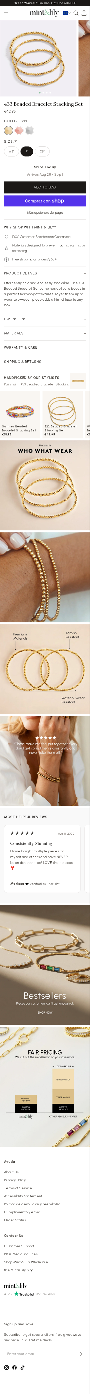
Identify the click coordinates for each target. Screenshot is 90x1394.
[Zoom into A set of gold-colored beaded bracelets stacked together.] (38, 58)
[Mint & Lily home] (44, 13)
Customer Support (19, 1246)
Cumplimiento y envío (22, 1212)
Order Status (15, 1220)
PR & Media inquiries (21, 1254)
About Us (11, 1172)
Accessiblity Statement (23, 1196)
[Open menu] (6, 13)
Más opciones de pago (45, 212)
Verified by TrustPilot (45, 884)
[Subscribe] (80, 1354)
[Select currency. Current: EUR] (67, 12)
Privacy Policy (15, 1180)
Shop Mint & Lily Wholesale (26, 1262)
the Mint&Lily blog (19, 1270)
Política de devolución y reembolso (32, 1204)
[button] (84, 13)
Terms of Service (18, 1188)
